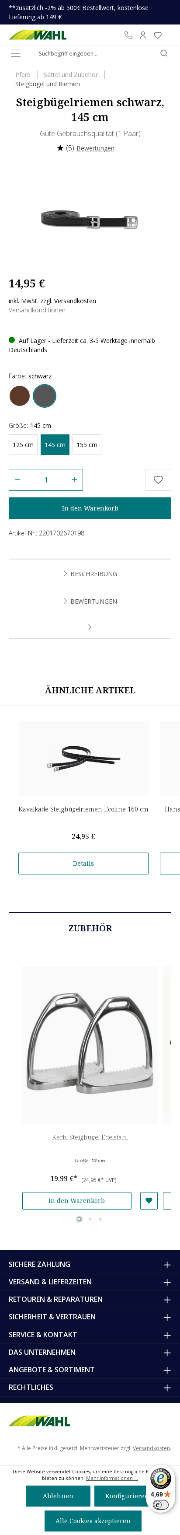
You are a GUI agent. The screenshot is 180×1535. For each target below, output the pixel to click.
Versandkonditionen (37, 310)
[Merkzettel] (157, 35)
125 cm (23, 445)
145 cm (55, 445)
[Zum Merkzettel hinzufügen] (158, 480)
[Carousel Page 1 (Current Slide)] (79, 1219)
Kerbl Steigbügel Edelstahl (90, 1137)
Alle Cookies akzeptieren (93, 1521)
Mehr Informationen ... (112, 1478)
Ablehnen (58, 1496)
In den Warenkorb (90, 508)
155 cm (86, 445)
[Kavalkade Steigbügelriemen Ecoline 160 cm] (83, 758)
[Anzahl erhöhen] (74, 480)
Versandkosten (151, 1448)
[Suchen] (163, 53)
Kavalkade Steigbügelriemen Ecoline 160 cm (83, 809)
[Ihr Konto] (142, 35)
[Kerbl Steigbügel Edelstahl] (90, 1045)
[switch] (161, 1505)
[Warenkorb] (168, 35)
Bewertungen (95, 148)
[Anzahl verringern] (17, 480)
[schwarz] (44, 396)
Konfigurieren (127, 1496)
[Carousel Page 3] (100, 1219)
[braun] (20, 396)
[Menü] (15, 53)
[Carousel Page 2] (90, 1219)
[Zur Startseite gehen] (37, 35)
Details (83, 863)
